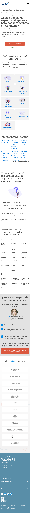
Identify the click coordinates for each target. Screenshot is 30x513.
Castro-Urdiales (3, 244)
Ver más (3, 36)
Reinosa (13, 257)
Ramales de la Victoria (25, 284)
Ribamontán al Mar (5, 274)
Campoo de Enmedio (4, 284)
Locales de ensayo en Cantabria (24, 142)
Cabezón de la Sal (15, 261)
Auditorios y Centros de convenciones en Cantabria (15, 154)
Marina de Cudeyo (13, 269)
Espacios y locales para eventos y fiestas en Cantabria (14, 144)
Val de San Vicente (24, 288)
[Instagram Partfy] (5, 494)
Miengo (23, 269)
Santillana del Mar (5, 279)
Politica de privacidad (14, 505)
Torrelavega (24, 239)
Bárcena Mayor (23, 261)
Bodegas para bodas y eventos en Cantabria (25, 154)
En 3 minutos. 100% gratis (10, 47)
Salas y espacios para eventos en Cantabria (5, 154)
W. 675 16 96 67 (4, 467)
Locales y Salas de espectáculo (13, 9)
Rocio (8, 316)
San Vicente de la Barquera (15, 279)
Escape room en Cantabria (5, 141)
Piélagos (23, 243)
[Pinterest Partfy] (11, 494)
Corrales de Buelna (14, 253)
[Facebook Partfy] (2, 494)
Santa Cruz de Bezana (15, 248)
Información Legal (4, 505)
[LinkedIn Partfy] (8, 494)
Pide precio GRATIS (15, 44)
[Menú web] (28, 3)
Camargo (13, 243)
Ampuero (23, 273)
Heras (12, 239)
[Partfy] (6, 3)
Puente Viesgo (5, 287)
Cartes (22, 265)
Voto (12, 287)
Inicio (2, 9)
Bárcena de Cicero (14, 274)
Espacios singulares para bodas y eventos (13, 10)
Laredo (23, 248)
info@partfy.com (4, 469)
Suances (3, 257)
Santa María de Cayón (25, 253)
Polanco (13, 265)
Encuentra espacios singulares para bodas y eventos (15, 351)
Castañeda (14, 283)
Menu (8, 2)
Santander (4, 239)
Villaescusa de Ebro (25, 279)
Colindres (23, 257)
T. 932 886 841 (4, 465)
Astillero (3, 248)
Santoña (3, 252)
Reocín (3, 260)
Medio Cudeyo (5, 265)
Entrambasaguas (5, 269)
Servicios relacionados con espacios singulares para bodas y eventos (15, 136)
